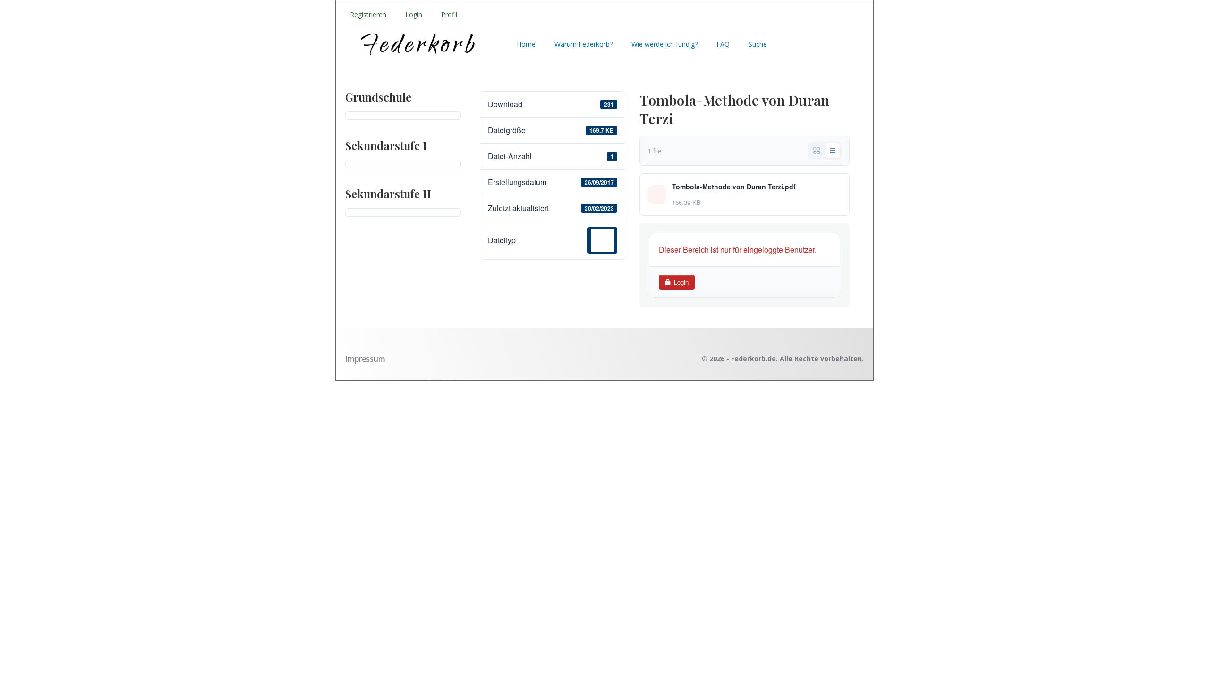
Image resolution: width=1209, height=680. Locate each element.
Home (526, 44)
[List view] (832, 150)
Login (413, 14)
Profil (449, 14)
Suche (758, 44)
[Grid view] (816, 150)
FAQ (723, 44)
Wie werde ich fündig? (664, 44)
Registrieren (368, 14)
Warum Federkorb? (583, 44)
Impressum (365, 359)
